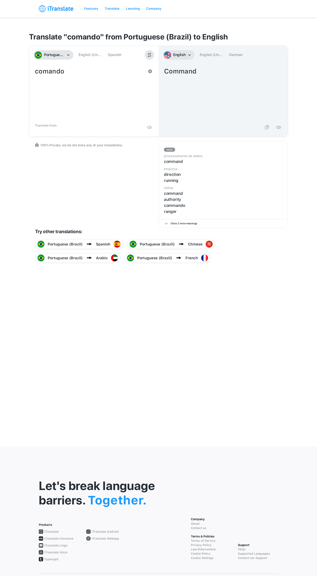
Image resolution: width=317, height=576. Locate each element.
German (236, 55)
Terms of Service (203, 540)
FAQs (242, 549)
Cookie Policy (200, 553)
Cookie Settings (202, 558)
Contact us (198, 528)
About (195, 523)
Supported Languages (254, 553)
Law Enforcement (203, 549)
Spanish (114, 55)
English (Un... (89, 55)
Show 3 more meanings (184, 223)
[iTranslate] (56, 8)
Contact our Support (252, 558)
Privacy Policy (201, 545)
